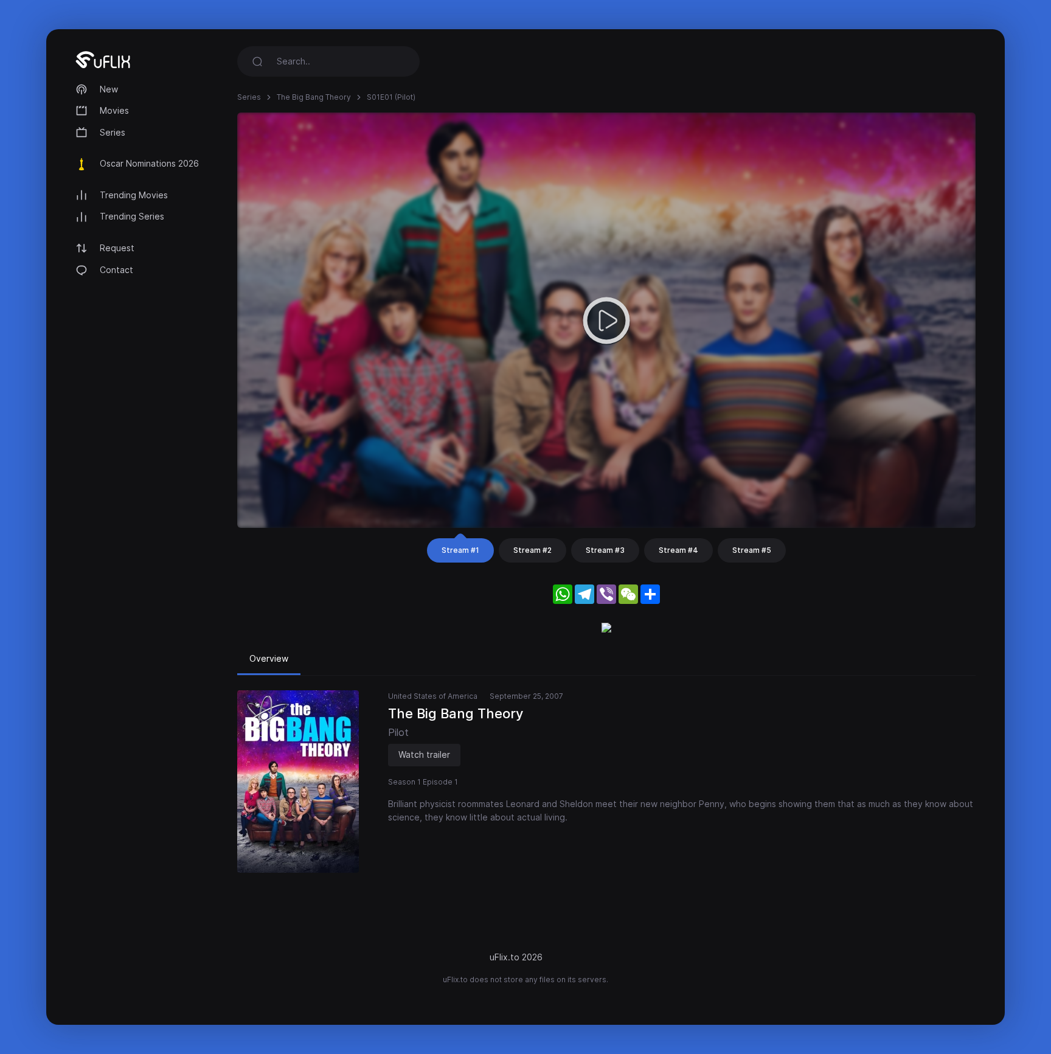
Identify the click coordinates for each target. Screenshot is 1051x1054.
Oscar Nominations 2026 (149, 163)
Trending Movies (134, 195)
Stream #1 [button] (460, 550)
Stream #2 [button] (532, 550)
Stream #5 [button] (751, 550)
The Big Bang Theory (314, 97)
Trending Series (132, 216)
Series (112, 132)
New (109, 89)
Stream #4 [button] (678, 550)
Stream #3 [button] (605, 550)
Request (117, 248)
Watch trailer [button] (424, 754)
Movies (114, 110)
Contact (116, 270)
